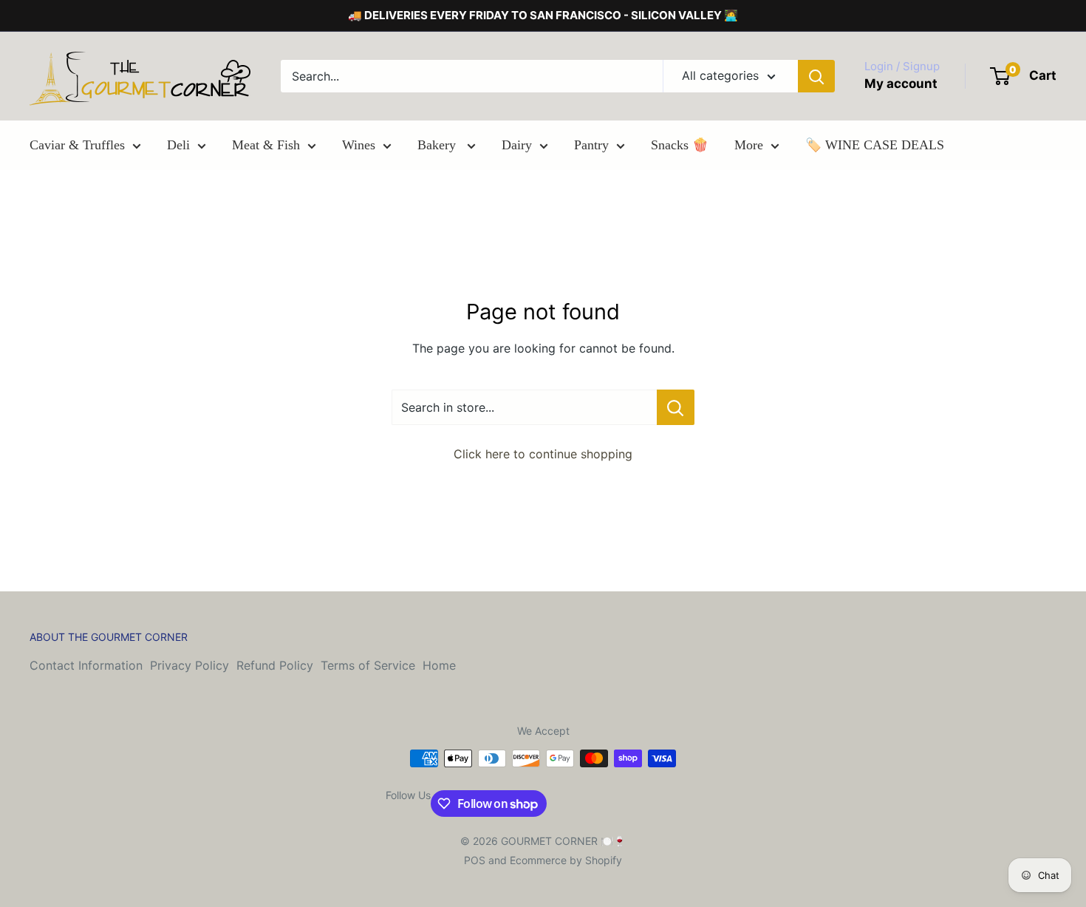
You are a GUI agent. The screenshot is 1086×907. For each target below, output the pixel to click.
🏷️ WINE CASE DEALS (874, 144)
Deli (178, 144)
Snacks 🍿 (679, 144)
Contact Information (86, 665)
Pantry (591, 144)
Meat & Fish (266, 144)
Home (439, 665)
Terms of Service (368, 665)
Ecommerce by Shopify (566, 860)
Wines (358, 144)
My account (901, 83)
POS (474, 860)
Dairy (517, 144)
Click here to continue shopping (543, 453)
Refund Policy (274, 665)
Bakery (438, 144)
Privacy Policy (189, 665)
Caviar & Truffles (77, 144)
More (748, 144)
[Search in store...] (675, 407)
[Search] (816, 76)
